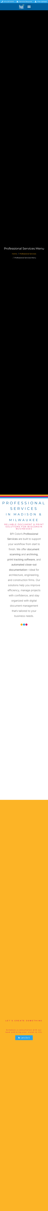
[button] (29, 6)
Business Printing (24, 788)
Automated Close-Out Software (24, 664)
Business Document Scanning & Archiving (24, 707)
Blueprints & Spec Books (24, 748)
